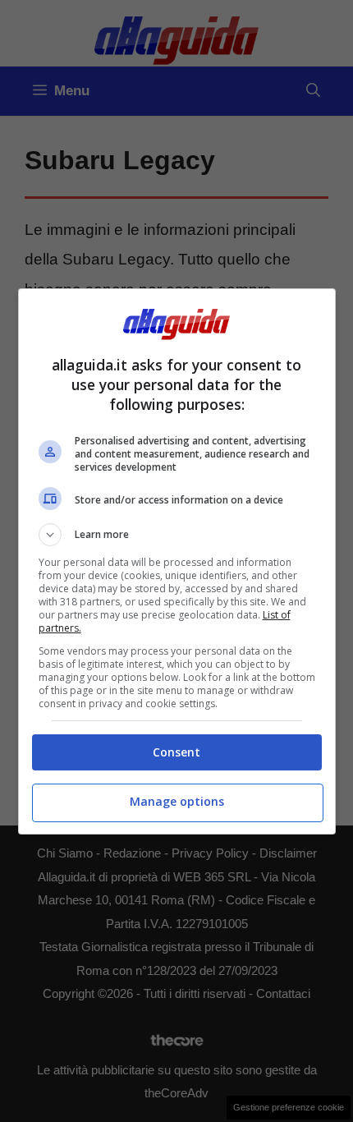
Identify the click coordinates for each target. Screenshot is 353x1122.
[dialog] (177, 561)
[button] (177, 534)
